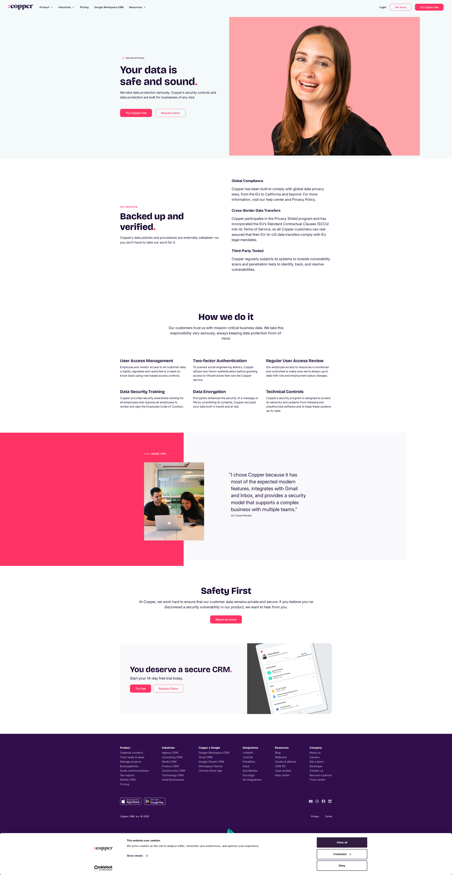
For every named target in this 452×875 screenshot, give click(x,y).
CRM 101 (280, 766)
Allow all (342, 842)
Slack (246, 766)
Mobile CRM (128, 779)
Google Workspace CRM (109, 7)
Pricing (84, 7)
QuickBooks (250, 770)
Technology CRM (173, 775)
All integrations (252, 779)
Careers (315, 757)
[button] (46, 7)
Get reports (127, 775)
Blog (278, 752)
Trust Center (317, 779)
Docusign (249, 775)
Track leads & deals (132, 757)
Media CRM (169, 761)
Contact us (316, 770)
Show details (135, 855)
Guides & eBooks (285, 761)
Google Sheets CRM (211, 761)
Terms (328, 816)
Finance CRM (170, 766)
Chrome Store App (210, 770)
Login (382, 7)
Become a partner (321, 775)
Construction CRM (173, 770)
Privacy (315, 816)
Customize (340, 854)
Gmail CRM (206, 757)
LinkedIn (248, 752)
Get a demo (317, 761)
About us (315, 752)
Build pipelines (129, 766)
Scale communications (134, 770)
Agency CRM (170, 752)
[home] (20, 7)
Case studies (283, 770)
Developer (316, 766)
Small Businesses (173, 779)
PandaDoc (249, 761)
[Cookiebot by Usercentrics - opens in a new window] (103, 868)
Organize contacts (131, 752)
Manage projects (130, 761)
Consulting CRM (172, 757)
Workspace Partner (211, 766)
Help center (282, 775)
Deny (342, 865)
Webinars (281, 757)
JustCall (248, 757)
